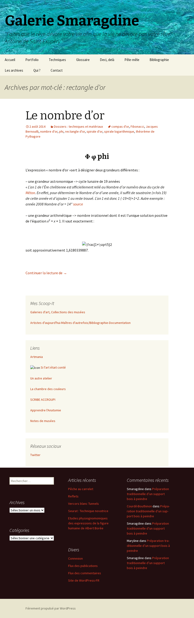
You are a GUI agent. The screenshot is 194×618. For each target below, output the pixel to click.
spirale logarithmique (119, 131)
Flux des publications (83, 566)
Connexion (75, 558)
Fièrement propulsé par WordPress (51, 608)
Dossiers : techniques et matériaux (78, 126)
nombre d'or (48, 131)
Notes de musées (42, 421)
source (78, 204)
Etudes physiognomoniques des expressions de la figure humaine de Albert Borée (88, 523)
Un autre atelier (41, 378)
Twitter (35, 455)
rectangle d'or (75, 131)
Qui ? (36, 70)
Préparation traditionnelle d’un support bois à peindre (148, 494)
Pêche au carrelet (80, 489)
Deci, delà (107, 59)
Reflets (73, 496)
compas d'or (120, 126)
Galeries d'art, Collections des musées (57, 312)
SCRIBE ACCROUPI (42, 399)
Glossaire (83, 59)
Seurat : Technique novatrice (88, 511)
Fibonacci (137, 126)
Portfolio (32, 59)
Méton (30, 192)
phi (61, 131)
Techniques (57, 59)
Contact (57, 70)
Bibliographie (159, 59)
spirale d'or (94, 131)
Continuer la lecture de (46, 272)
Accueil (10, 59)
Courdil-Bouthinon (139, 506)
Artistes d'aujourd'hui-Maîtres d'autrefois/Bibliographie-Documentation (80, 323)
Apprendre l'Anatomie (45, 410)
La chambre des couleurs (48, 389)
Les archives (14, 70)
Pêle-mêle (131, 59)
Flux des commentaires (84, 573)
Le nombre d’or (65, 115)
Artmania (36, 357)
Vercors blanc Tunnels (83, 503)
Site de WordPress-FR (83, 580)
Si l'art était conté (53, 367)
